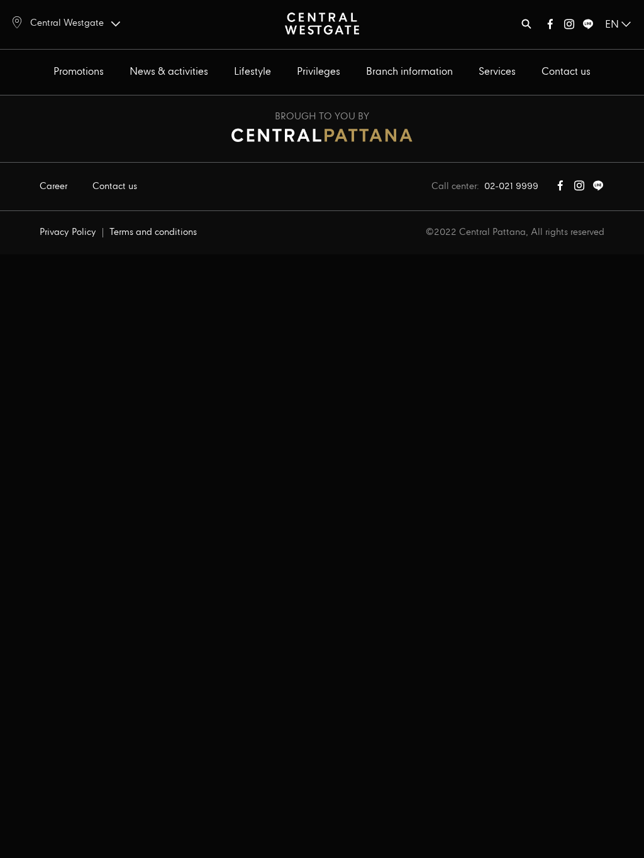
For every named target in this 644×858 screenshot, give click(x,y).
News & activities (169, 72)
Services (497, 72)
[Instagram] (569, 27)
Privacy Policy (68, 232)
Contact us (566, 72)
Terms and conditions (153, 232)
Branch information (409, 72)
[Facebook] (550, 27)
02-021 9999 (511, 186)
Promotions (78, 72)
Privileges (318, 72)
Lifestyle (252, 72)
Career (53, 186)
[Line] (588, 27)
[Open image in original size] (322, 23)
